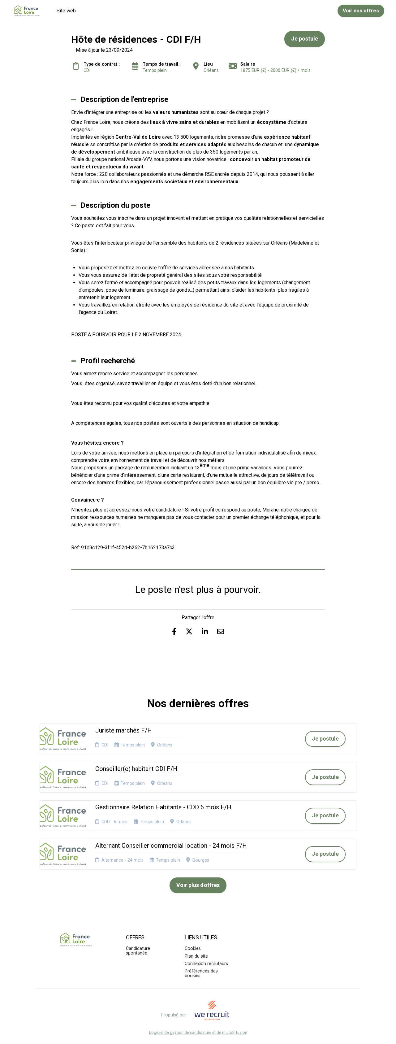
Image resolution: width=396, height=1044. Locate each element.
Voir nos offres (361, 11)
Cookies (193, 948)
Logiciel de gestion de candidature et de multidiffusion (198, 1033)
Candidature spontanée (138, 950)
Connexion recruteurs (206, 963)
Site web (66, 11)
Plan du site (196, 956)
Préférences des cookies (201, 973)
